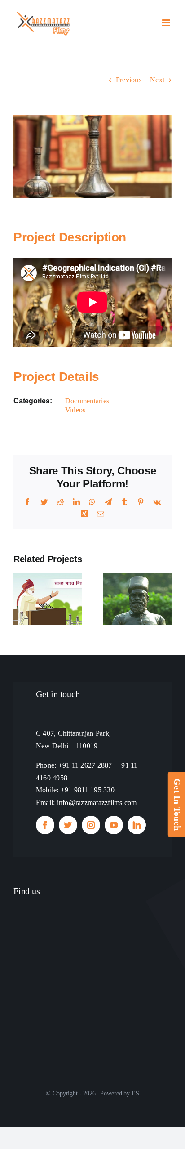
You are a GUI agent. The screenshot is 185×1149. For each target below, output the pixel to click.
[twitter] (68, 825)
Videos (75, 410)
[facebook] (45, 825)
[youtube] (114, 825)
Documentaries (87, 401)
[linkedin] (137, 825)
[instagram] (91, 825)
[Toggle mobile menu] (167, 22)
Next (157, 80)
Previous (128, 80)
